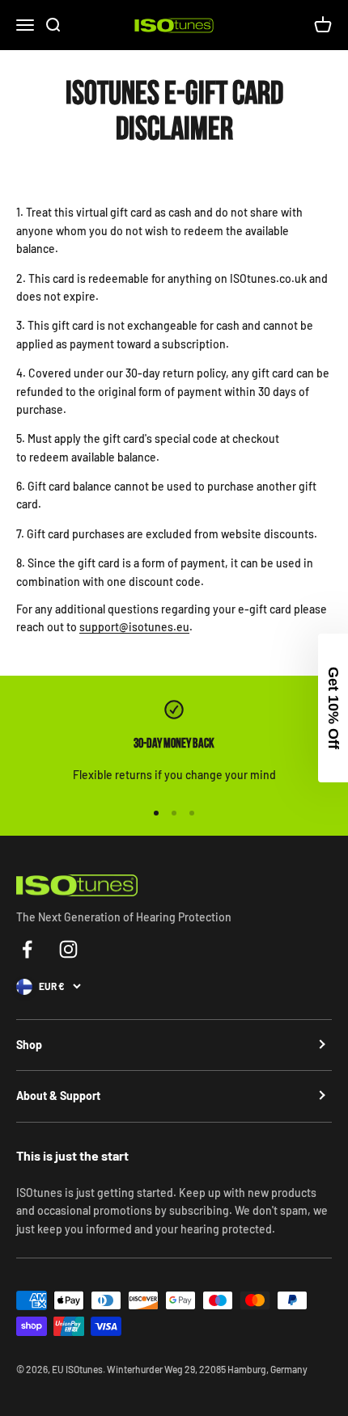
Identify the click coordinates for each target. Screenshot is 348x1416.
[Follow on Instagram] (68, 949)
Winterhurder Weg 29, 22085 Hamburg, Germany (207, 1369)
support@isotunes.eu (134, 627)
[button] (333, 708)
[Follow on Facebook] (27, 949)
